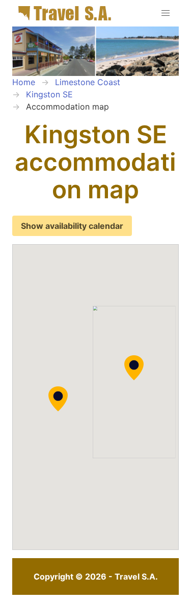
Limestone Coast (87, 82)
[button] (134, 368)
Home (23, 82)
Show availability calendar (72, 226)
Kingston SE (49, 94)
